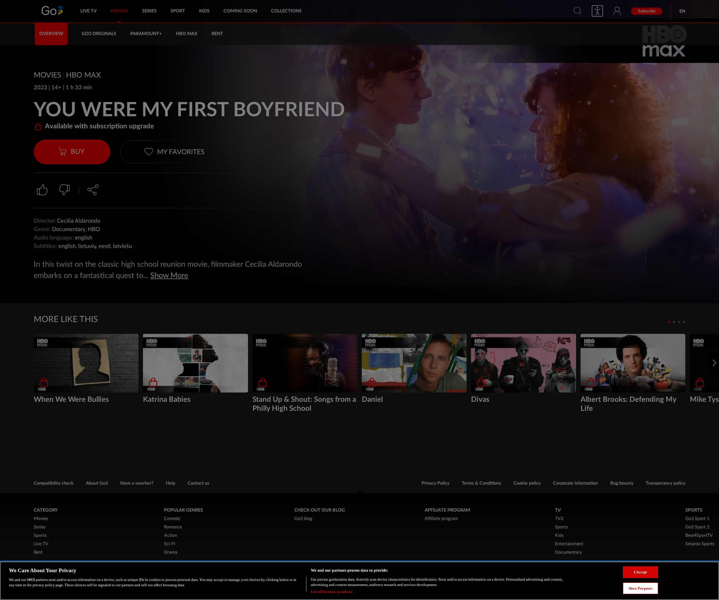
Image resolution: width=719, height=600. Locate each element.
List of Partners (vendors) (331, 591)
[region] (359, 581)
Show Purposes (641, 588)
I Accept (640, 572)
